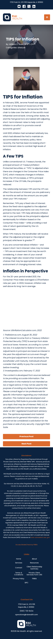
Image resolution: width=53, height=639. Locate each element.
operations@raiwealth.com (26, 614)
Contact (18, 568)
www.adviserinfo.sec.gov (40, 537)
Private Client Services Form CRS (34, 574)
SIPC (26, 583)
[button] (47, 17)
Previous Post (26, 436)
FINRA (34, 578)
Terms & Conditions (18, 574)
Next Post (26, 443)
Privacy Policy (18, 578)
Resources (34, 563)
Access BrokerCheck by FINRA (26, 545)
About (34, 559)
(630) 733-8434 (26, 611)
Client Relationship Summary (34, 568)
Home (18, 559)
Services (18, 563)
